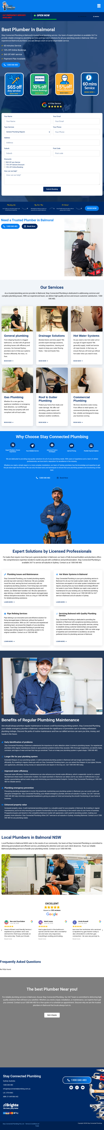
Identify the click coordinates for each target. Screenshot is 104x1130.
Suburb (6, 148)
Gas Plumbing (13, 397)
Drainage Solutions (52, 335)
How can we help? (10, 171)
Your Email (57, 116)
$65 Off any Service (13, 162)
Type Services (9, 127)
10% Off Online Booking (14, 167)
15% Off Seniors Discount (15, 165)
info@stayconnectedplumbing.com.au (16, 1089)
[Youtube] (83, 1087)
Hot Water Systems (86, 335)
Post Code (56, 148)
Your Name (8, 116)
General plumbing (16, 335)
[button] (102, 930)
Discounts (7, 159)
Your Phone (57, 127)
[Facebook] (71, 1087)
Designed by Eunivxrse (96, 1126)
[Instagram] (77, 1087)
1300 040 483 (76, 562)
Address (7, 138)
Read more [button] (7, 939)
